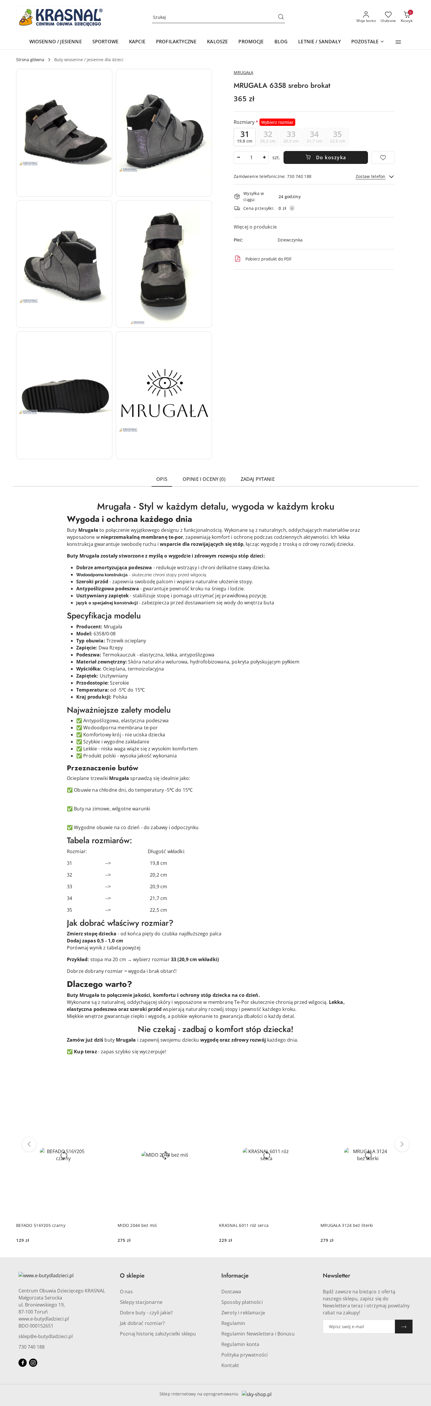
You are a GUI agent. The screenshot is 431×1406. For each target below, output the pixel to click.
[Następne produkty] (402, 1144)
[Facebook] (22, 1363)
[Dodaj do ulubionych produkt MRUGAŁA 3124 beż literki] (408, 1099)
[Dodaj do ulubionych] (382, 157)
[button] (398, 42)
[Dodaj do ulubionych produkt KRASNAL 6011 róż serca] (306, 1099)
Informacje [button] (235, 1275)
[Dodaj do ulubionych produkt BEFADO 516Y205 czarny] (103, 1099)
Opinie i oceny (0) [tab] (204, 479)
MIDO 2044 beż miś (137, 1225)
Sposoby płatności (242, 1302)
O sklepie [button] (132, 1275)
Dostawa (231, 1291)
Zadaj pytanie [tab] (258, 479)
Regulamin (233, 1323)
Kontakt (230, 1365)
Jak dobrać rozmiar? (142, 1323)
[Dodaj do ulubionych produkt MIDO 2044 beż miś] (205, 1099)
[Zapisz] (404, 1326)
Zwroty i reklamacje (243, 1312)
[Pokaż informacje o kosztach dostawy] (292, 208)
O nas (126, 1291)
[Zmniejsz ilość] (238, 157)
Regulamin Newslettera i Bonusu (258, 1333)
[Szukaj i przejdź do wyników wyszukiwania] (281, 17)
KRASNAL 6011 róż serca (244, 1225)
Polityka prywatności (244, 1355)
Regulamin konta (240, 1344)
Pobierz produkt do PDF (268, 259)
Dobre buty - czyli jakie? (146, 1312)
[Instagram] (33, 1363)
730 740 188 (31, 1347)
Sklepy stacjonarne (141, 1302)
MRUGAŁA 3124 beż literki (346, 1225)
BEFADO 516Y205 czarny (40, 1225)
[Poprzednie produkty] (29, 1144)
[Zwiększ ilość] (264, 157)
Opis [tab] (161, 479)
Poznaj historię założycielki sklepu (158, 1333)
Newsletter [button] (336, 1275)
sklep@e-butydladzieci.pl (45, 1336)
